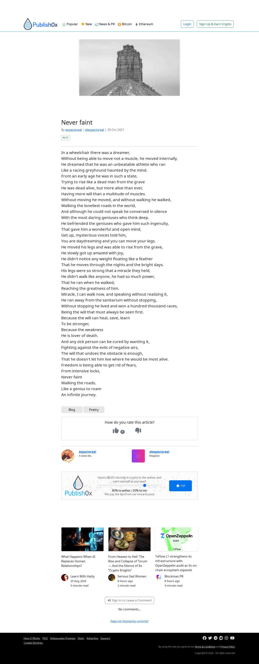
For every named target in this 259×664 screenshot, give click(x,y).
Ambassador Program (62, 638)
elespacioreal (94, 130)
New (88, 24)
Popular (72, 24)
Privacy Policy (228, 646)
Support (105, 638)
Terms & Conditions (205, 646)
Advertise (92, 638)
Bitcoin (126, 24)
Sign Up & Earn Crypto (215, 24)
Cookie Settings (33, 642)
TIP (182, 485)
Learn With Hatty (83, 576)
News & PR (106, 24)
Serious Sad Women (132, 576)
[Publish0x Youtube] (232, 638)
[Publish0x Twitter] (210, 638)
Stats (81, 638)
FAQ (45, 638)
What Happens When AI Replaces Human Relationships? (78, 561)
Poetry (94, 410)
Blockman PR (174, 576)
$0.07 (65, 137)
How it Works (32, 638)
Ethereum (145, 24)
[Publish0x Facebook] (205, 638)
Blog (72, 410)
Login (187, 24)
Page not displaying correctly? (130, 621)
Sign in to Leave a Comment (131, 600)
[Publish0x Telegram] (216, 638)
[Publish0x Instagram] (227, 638)
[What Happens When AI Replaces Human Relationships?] (82, 539)
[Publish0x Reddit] (221, 638)
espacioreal (73, 130)
